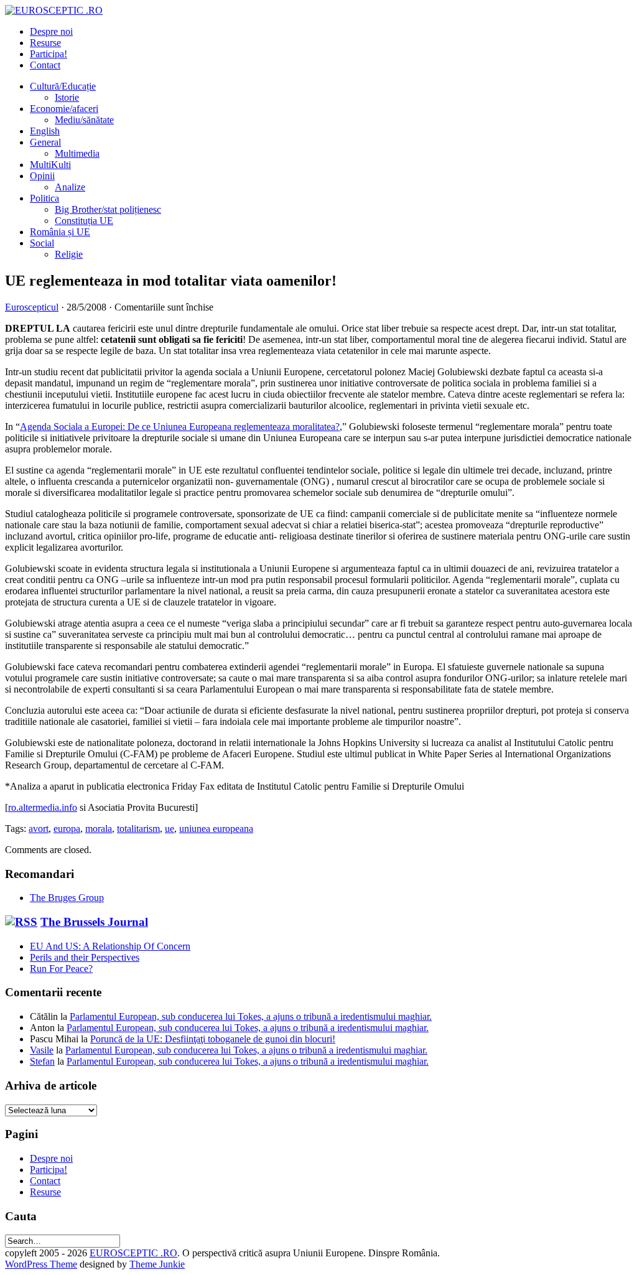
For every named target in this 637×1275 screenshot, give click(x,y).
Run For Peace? (61, 968)
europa (66, 828)
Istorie (67, 97)
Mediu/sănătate (84, 119)
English (45, 131)
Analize (70, 187)
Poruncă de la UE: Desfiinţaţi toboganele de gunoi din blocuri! (212, 1039)
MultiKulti (50, 164)
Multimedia (77, 153)
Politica (44, 198)
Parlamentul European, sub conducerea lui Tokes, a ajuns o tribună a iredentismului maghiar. (251, 1016)
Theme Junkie (157, 1264)
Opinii (42, 175)
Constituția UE (84, 220)
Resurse (45, 42)
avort (39, 828)
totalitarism (138, 828)
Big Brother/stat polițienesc (108, 209)
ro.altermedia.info (42, 807)
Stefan (42, 1061)
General (45, 142)
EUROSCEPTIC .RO (133, 1253)
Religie (69, 254)
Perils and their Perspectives (84, 957)
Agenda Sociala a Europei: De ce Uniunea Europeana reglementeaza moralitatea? (180, 426)
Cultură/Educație (63, 86)
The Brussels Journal (94, 921)
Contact (45, 65)
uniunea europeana (216, 828)
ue (169, 828)
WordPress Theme (41, 1264)
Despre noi (51, 31)
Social (42, 243)
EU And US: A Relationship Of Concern (110, 946)
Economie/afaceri (64, 108)
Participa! (48, 54)
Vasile (41, 1050)
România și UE (60, 232)
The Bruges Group (67, 897)
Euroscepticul (31, 307)
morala (98, 828)
